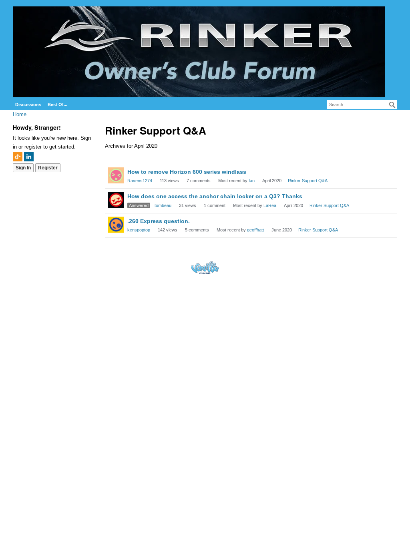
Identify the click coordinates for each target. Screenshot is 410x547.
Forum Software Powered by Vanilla (205, 267)
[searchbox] (362, 104)
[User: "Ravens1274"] (116, 175)
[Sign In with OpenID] (17, 156)
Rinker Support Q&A (308, 180)
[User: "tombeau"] (116, 200)
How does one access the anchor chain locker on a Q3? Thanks (214, 196)
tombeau (163, 205)
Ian (252, 180)
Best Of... (57, 104)
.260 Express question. (158, 221)
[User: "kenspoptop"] (116, 225)
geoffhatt (255, 229)
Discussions (28, 104)
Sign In (23, 168)
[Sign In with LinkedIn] (29, 156)
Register (48, 168)
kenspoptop (138, 229)
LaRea (269, 205)
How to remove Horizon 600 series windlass (186, 172)
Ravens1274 (139, 180)
